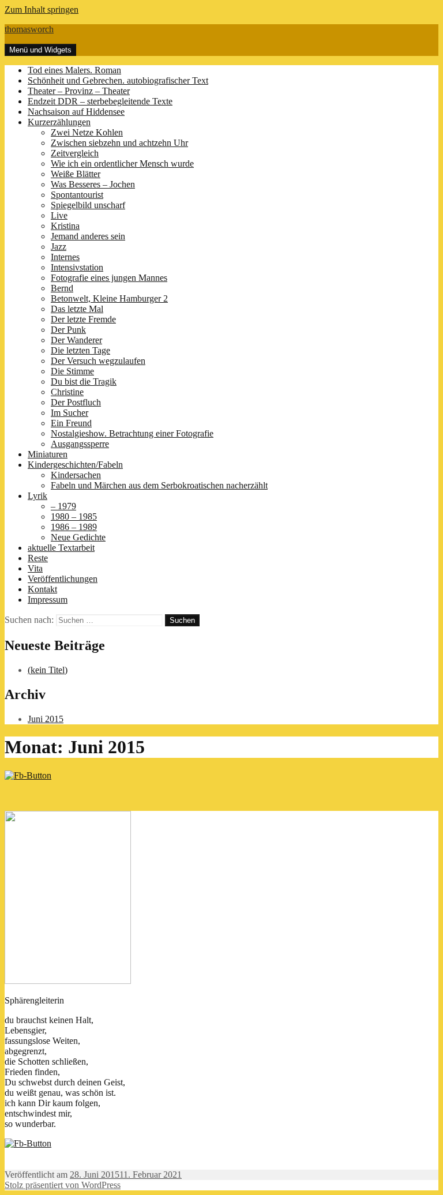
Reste (38, 558)
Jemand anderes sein (88, 236)
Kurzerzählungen (59, 122)
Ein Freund (71, 423)
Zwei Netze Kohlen (87, 132)
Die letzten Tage (80, 350)
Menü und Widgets (40, 50)
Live (59, 215)
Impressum (47, 599)
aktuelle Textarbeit (61, 548)
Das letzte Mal (77, 309)
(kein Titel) (47, 670)
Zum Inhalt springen (41, 9)
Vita (35, 568)
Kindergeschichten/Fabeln (75, 464)
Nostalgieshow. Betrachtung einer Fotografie (132, 433)
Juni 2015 (45, 719)
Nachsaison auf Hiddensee (76, 112)
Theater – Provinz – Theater (79, 91)
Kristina (65, 226)
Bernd (62, 288)
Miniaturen (47, 454)
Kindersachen (76, 475)
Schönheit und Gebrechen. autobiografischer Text (118, 80)
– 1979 (63, 506)
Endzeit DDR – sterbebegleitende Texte (100, 101)
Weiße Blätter (75, 174)
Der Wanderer (76, 340)
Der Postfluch (76, 402)
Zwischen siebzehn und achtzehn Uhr (119, 143)
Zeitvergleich (75, 153)
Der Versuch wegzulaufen (98, 361)
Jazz (58, 246)
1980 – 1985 (74, 516)
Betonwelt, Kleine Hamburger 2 (109, 298)
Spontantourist (77, 195)
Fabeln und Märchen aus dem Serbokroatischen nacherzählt (159, 485)
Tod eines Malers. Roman (74, 70)
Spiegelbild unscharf (88, 205)
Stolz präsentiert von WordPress (63, 1185)
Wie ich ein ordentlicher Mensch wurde (122, 163)
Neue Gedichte (78, 537)
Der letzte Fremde (83, 319)
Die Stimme (72, 371)
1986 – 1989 (74, 527)
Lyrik (37, 496)
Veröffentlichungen (62, 579)
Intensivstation (77, 267)
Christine (67, 392)
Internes (65, 257)
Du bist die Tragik (84, 381)
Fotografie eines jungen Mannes (109, 278)
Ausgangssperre (80, 444)
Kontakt (42, 589)
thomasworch (29, 29)
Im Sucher (69, 413)
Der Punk (68, 330)
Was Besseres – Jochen (93, 184)
